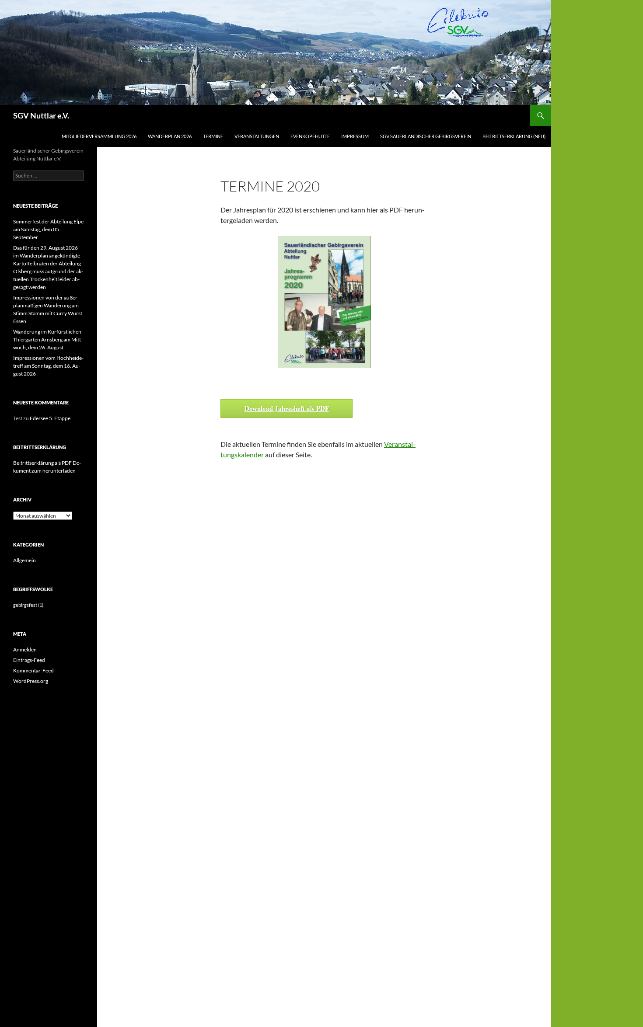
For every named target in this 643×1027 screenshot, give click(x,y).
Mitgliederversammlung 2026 (99, 136)
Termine (213, 136)
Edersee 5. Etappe (50, 418)
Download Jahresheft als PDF (287, 408)
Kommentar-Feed (33, 670)
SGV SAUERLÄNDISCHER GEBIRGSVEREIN (425, 136)
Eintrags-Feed (29, 660)
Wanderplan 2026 (170, 136)
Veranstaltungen (256, 136)
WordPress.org (30, 681)
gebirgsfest (28, 605)
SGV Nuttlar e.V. (41, 115)
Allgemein (24, 560)
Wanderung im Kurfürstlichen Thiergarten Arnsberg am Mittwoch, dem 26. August (48, 339)
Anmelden (25, 649)
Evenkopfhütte (310, 136)
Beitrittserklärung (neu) (513, 136)
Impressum (355, 136)
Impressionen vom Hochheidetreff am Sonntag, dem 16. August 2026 (48, 366)
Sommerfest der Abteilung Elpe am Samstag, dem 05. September (48, 229)
